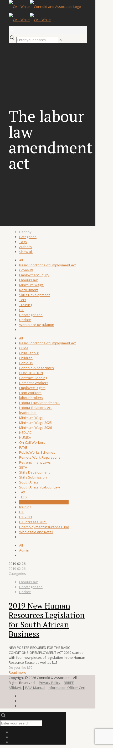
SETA (23, 467)
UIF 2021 (25, 517)
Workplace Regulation (36, 324)
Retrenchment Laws (35, 462)
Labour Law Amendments (39, 402)
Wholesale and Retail (36, 532)
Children (26, 358)
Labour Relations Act (35, 407)
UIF (21, 309)
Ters (22, 299)
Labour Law (28, 280)
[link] (60, 39)
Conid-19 (26, 363)
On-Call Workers (32, 442)
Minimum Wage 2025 (35, 422)
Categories (28, 236)
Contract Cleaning (33, 377)
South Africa (29, 482)
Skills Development (34, 295)
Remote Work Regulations (39, 457)
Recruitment (28, 290)
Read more (17, 672)
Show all (26, 251)
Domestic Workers (33, 382)
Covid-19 (26, 270)
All (21, 260)
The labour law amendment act (44, 502)
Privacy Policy (49, 682)
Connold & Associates (36, 367)
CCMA (23, 348)
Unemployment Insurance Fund (44, 527)
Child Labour (29, 353)
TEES (23, 497)
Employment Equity (34, 275)
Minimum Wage (31, 285)
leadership (28, 412)
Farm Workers (30, 392)
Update (25, 319)
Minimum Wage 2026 (35, 427)
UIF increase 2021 (33, 522)
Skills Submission (33, 477)
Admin (24, 550)
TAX (22, 492)
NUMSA (25, 437)
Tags (23, 241)
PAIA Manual (35, 687)
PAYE (23, 447)
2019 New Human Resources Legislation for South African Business (47, 619)
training (25, 507)
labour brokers (31, 397)
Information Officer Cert (66, 687)
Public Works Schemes (37, 452)
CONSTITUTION (31, 372)
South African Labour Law (39, 487)
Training (25, 304)
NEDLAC (25, 432)
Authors (25, 246)
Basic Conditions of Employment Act (47, 265)
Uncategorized (31, 314)
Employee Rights (32, 387)
